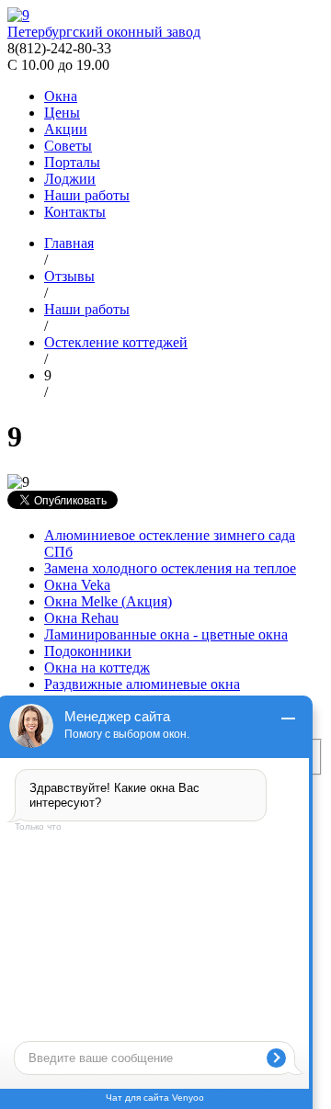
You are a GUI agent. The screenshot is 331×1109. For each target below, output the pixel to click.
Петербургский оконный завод (103, 32)
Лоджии (70, 179)
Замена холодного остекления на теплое (170, 568)
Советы (68, 145)
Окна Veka (77, 585)
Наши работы (87, 195)
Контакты (75, 212)
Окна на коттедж (97, 667)
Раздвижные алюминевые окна (142, 684)
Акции (65, 129)
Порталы (72, 162)
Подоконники (87, 651)
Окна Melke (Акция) (108, 601)
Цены (62, 112)
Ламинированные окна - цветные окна (166, 634)
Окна (60, 96)
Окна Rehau (81, 618)
